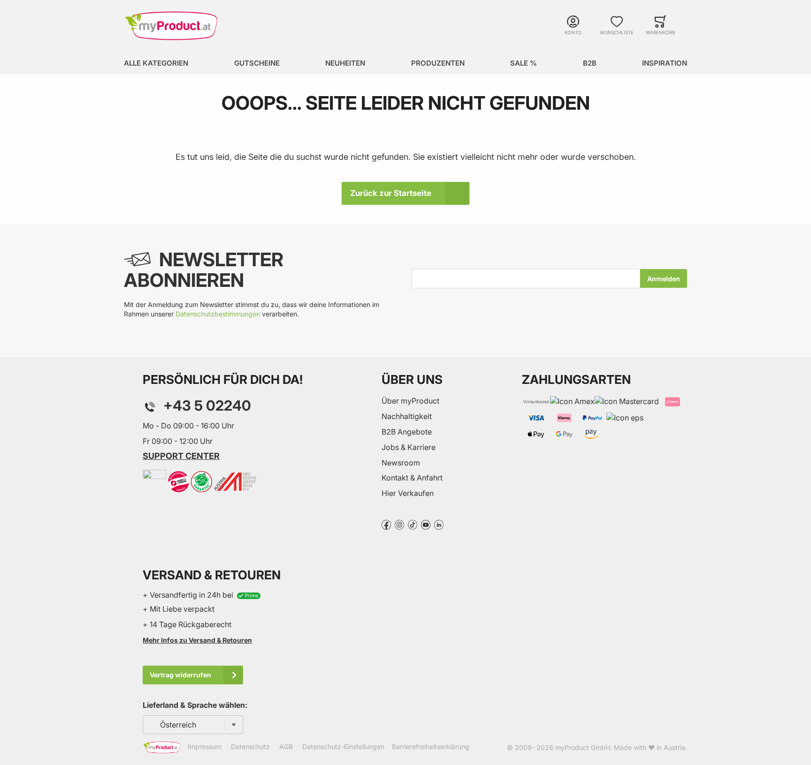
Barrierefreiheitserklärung (430, 746)
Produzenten (438, 63)
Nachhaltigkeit (407, 416)
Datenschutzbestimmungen (218, 314)
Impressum (205, 746)
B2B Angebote (407, 431)
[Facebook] (386, 524)
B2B (590, 63)
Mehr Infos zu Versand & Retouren (197, 640)
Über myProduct (410, 400)
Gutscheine (257, 63)
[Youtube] (425, 524)
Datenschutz (250, 746)
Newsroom (401, 462)
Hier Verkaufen (408, 493)
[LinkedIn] (439, 524)
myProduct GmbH (582, 747)
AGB (286, 746)
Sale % (523, 63)
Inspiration (664, 63)
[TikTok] (412, 524)
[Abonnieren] (663, 278)
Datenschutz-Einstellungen (343, 746)
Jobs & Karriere (409, 447)
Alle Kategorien (156, 63)
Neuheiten (345, 63)
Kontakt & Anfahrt (412, 477)
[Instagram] (399, 524)
